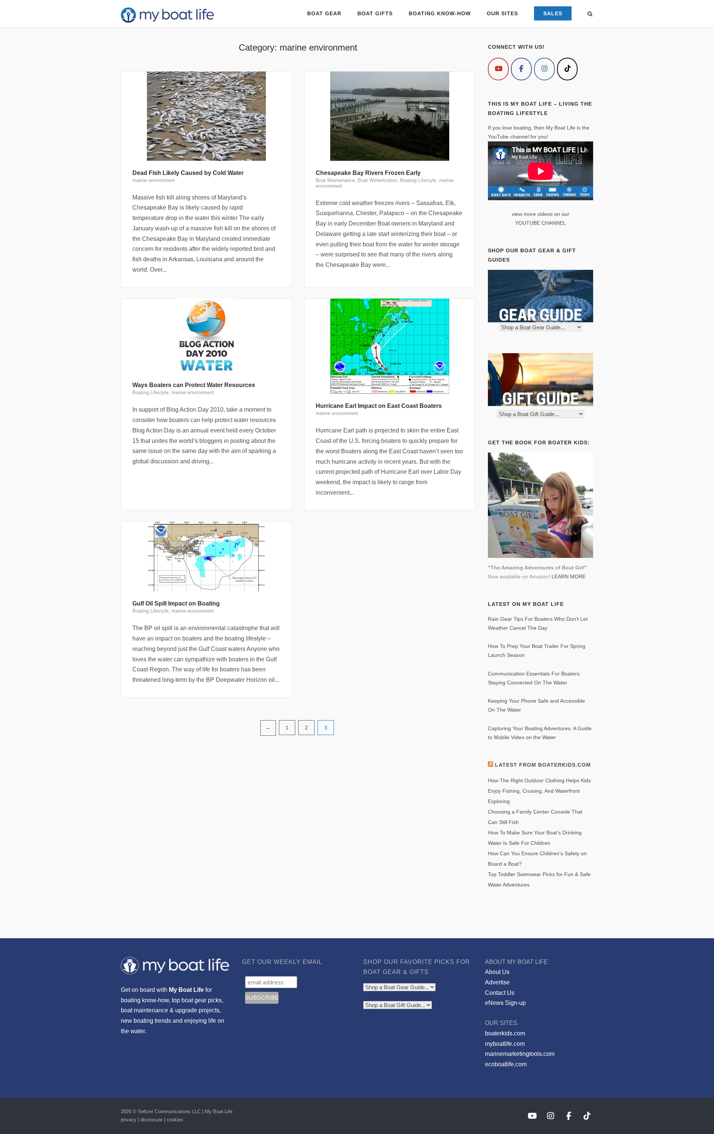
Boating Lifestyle (418, 180)
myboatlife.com (505, 1044)
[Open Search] (590, 14)
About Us (497, 972)
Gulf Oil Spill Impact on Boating (176, 603)
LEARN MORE (568, 576)
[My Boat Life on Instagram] (544, 69)
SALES (552, 13)
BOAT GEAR (324, 13)
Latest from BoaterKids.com (543, 765)
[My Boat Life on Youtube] (498, 69)
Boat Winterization (377, 180)
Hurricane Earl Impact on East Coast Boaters (379, 406)
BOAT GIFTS (375, 13)
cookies (175, 1119)
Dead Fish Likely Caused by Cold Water (188, 173)
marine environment (153, 180)
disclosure (152, 1119)
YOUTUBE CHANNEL (540, 223)
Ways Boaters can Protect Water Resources (193, 385)
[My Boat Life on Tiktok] (567, 69)
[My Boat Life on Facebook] (521, 69)
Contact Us (499, 993)
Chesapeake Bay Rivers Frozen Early (368, 173)
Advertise (497, 982)
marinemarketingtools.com (519, 1054)
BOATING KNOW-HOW (440, 13)
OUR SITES (502, 13)
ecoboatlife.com (506, 1064)
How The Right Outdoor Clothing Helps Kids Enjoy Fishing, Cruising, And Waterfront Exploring (539, 790)
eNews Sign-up (505, 1003)
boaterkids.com (505, 1033)
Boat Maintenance (335, 180)
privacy (128, 1119)
